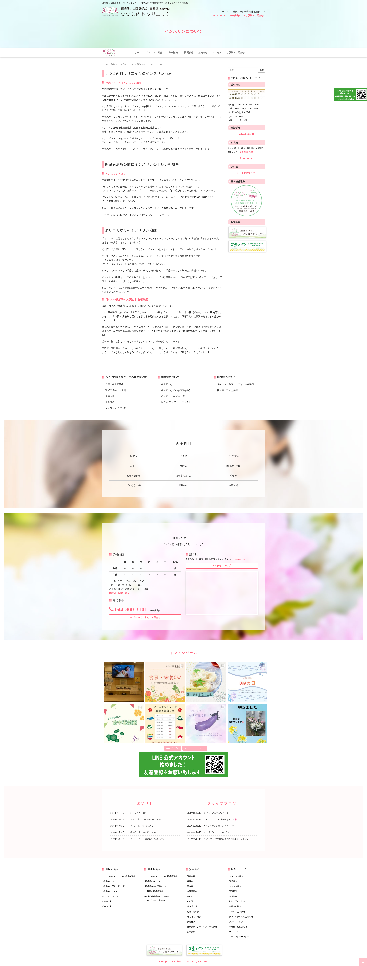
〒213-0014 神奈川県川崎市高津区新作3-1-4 (242, 11)
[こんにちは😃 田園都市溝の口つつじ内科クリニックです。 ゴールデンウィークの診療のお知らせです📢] (165, 723)
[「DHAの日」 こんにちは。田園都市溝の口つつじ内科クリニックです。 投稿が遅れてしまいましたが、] (248, 682)
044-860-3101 (247, 134)
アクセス (216, 52)
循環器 (183, 466)
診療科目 (112, 64)
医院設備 (233, 896)
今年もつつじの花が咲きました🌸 (221, 819)
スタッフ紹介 (235, 886)
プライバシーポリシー (239, 937)
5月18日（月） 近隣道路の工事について (148, 839)
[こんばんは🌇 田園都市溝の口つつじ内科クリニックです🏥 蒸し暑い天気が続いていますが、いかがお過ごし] (248, 723)
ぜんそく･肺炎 (133, 485)
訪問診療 (188, 52)
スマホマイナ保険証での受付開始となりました (227, 839)
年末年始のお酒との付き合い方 (220, 826)
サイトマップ (235, 932)
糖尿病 (133, 456)
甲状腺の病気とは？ (154, 881)
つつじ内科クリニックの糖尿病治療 (131, 64)
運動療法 (107, 906)
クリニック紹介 (154, 52)
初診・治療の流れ (237, 901)
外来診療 (173, 52)
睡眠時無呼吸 (233, 466)
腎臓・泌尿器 (134, 475)
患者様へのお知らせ (238, 927)
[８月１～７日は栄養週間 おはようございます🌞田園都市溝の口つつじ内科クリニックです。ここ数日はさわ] (165, 682)
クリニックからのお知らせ (241, 917)
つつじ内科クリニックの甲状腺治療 (161, 876)
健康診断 (233, 485)
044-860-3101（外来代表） (227, 15)
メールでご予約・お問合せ (146, 617)
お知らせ (202, 52)
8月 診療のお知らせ (139, 813)
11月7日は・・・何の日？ (217, 832)
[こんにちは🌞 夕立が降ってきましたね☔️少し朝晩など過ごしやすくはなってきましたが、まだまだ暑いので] (124, 682)
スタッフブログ (236, 922)
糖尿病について (110, 881)
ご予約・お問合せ (254, 15)
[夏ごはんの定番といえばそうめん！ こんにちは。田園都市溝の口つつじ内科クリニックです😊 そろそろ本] (206, 682)
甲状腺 (183, 456)
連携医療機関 (235, 906)
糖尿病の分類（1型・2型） (115, 886)
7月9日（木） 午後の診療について (145, 819)
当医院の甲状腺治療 (154, 891)
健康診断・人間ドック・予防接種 (202, 927)
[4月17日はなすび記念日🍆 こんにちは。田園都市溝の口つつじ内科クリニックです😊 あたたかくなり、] (206, 723)
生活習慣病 (233, 456)
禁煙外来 (183, 485)
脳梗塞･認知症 (183, 475)
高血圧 (133, 466)
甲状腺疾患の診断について (157, 886)
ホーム (138, 52)
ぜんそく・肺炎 (194, 917)
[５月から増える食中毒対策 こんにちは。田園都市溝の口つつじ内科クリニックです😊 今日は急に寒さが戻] (124, 723)
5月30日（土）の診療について (143, 832)
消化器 (233, 475)
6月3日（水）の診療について (142, 826)
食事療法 (107, 901)
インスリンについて (112, 896)
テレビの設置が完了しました (219, 813)
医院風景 (233, 891)
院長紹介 (233, 881)
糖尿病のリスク (110, 891)
